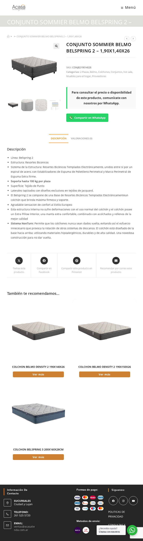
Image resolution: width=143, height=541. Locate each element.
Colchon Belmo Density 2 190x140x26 (38, 367)
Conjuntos (116, 72)
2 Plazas (84, 72)
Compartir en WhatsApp (90, 117)
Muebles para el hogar (78, 76)
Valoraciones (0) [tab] (81, 138)
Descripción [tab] (58, 138)
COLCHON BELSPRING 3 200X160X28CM (38, 449)
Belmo (93, 72)
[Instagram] (123, 500)
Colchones (104, 72)
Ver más (38, 374)
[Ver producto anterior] (126, 38)
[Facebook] (113, 500)
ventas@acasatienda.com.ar (24, 528)
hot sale (127, 72)
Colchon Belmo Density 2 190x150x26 (104, 367)
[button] (56, 46)
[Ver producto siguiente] (133, 38)
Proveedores (99, 76)
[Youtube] (133, 500)
